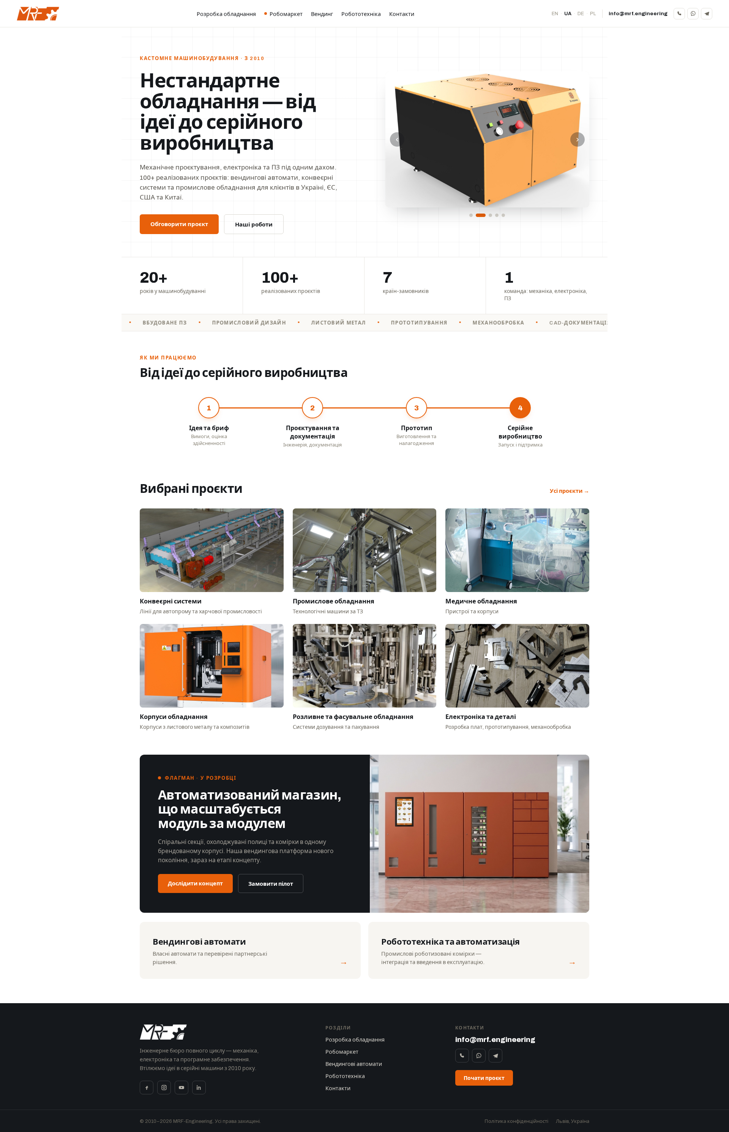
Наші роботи (254, 225)
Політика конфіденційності (516, 1121)
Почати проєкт (484, 1078)
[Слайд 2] (477, 215)
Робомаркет (286, 14)
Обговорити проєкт (179, 224)
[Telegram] (706, 13)
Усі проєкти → (569, 491)
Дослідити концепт (195, 883)
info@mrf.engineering (638, 13)
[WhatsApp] (693, 13)
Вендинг (322, 14)
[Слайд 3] (487, 215)
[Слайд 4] (497, 215)
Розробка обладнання (226, 14)
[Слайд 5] (503, 215)
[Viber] (679, 13)
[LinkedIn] (199, 1087)
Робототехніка (361, 14)
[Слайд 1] (471, 215)
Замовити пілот (270, 884)
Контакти (401, 14)
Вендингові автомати (353, 1064)
